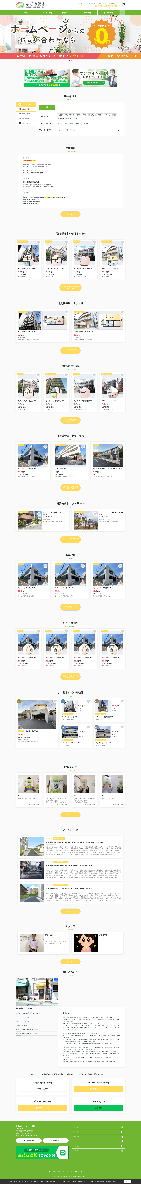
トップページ (76, 1127)
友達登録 (98, 1108)
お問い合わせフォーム (98, 1089)
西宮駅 (114, 115)
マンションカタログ (54, 1171)
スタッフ (75, 1132)
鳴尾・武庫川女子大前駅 (72, 115)
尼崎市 (66, 123)
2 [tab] (71, 60)
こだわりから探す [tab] (27, 123)
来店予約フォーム (42, 1108)
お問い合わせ (108, 13)
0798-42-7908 (42, 1089)
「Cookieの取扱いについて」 (102, 1181)
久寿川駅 (107, 115)
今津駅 (84, 115)
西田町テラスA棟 (46, 197)
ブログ (74, 1141)
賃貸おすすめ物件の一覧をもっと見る (70, 676)
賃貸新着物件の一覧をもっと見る (70, 606)
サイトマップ (89, 1171)
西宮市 (60, 123)
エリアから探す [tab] (26, 104)
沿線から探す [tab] (26, 109)
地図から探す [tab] (26, 114)
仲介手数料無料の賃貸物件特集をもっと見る (70, 287)
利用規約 (65, 1171)
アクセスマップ (77, 1146)
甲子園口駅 (99, 115)
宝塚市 (72, 123)
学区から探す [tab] (26, 118)
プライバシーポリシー (77, 1171)
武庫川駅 (69, 118)
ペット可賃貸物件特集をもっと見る (70, 350)
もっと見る (70, 911)
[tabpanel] (70, 37)
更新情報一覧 (70, 214)
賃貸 (47, 107)
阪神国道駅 (61, 118)
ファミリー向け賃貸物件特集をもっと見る (70, 539)
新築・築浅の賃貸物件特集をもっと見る (70, 487)
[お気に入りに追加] (38, 242)
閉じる (128, 1181)
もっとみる (70, 814)
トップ (26, 13)
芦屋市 (77, 123)
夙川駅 (76, 118)
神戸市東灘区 (85, 123)
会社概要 (87, 13)
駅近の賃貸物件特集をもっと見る (70, 420)
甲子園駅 (60, 115)
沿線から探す (67, 13)
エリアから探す (46, 13)
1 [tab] (69, 60)
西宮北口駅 (91, 115)
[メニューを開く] (122, 12)
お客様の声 (75, 1136)
